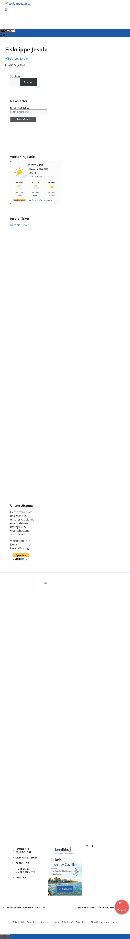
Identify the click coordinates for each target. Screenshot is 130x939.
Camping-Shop (26, 857)
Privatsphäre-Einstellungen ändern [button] (30, 922)
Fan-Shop (22, 863)
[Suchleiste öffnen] (2, 35)
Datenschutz (107, 907)
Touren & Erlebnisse (23, 850)
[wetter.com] (19, 200)
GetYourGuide (19, 140)
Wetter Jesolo (36, 164)
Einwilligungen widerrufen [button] (104, 922)
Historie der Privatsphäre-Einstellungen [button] (69, 922)
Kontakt (21, 877)
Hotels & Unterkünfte (25, 870)
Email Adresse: (19, 107)
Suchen (28, 82)
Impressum (86, 907)
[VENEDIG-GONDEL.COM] (66, 22)
